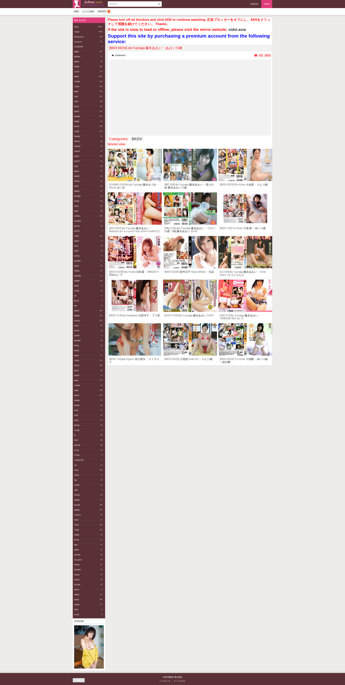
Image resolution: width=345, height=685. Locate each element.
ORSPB (77, 570)
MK (75, 306)
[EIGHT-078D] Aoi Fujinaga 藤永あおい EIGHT (189, 315)
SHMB (77, 400)
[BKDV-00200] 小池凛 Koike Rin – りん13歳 (188, 359)
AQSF (76, 241)
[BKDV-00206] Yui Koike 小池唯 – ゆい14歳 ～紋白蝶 (244, 361)
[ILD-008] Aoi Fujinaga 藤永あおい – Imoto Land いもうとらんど (243, 273)
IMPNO (77, 57)
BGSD (76, 425)
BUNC (76, 351)
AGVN (76, 231)
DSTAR (77, 585)
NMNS (77, 500)
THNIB (77, 385)
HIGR (76, 266)
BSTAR (77, 445)
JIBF (76, 490)
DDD (76, 211)
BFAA (76, 106)
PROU (77, 181)
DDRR (77, 336)
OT (75, 296)
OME (76, 390)
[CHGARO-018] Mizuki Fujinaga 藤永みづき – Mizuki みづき (133, 186)
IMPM (76, 62)
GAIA (76, 326)
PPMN (77, 565)
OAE (76, 96)
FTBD (76, 291)
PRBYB (77, 146)
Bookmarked (120, 55)
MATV (76, 590)
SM (75, 480)
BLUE (76, 301)
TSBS (76, 530)
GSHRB (77, 221)
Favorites (103, 11)
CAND (76, 605)
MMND (77, 116)
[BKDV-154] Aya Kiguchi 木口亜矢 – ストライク (134, 361)
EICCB (77, 505)
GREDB (77, 276)
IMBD (76, 52)
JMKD (76, 595)
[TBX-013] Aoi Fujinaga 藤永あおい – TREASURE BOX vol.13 (240, 317)
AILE (76, 246)
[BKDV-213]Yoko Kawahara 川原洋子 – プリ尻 (134, 315)
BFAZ (76, 370)
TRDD (76, 271)
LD (75, 465)
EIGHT (77, 161)
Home (76, 11)
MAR (76, 380)
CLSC (76, 450)
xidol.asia (237, 29)
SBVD (76, 311)
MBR (76, 91)
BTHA (76, 540)
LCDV (76, 72)
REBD (76, 67)
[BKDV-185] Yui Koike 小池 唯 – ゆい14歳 (243, 228)
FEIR (76, 186)
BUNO (77, 405)
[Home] (89, 4)
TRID (76, 236)
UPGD (77, 256)
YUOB (76, 430)
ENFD (76, 126)
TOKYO (77, 515)
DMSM (77, 136)
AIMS (76, 355)
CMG (76, 206)
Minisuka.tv (79, 37)
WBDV (77, 191)
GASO (77, 485)
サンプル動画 (88, 11)
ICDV (76, 470)
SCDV (76, 365)
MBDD (77, 316)
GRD (76, 410)
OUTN (77, 226)
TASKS (77, 82)
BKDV (76, 171)
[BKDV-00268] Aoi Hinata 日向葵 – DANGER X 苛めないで (133, 273)
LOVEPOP (78, 47)
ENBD (76, 121)
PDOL (76, 346)
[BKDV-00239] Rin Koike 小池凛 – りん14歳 (244, 184)
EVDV (76, 156)
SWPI (76, 550)
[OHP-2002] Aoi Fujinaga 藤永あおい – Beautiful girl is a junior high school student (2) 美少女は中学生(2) (134, 230)
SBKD (76, 111)
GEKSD (77, 261)
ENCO (77, 580)
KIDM (76, 600)
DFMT (77, 331)
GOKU (77, 575)
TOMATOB (78, 460)
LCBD (76, 131)
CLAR (76, 615)
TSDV (76, 360)
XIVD (76, 420)
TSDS (76, 86)
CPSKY (77, 216)
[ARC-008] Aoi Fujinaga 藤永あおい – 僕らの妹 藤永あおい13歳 (189, 186)
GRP (76, 610)
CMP (76, 251)
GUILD (77, 321)
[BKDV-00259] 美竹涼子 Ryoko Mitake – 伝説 (189, 271)
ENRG (77, 375)
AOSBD (77, 196)
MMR (76, 77)
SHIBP (77, 281)
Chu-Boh (78, 560)
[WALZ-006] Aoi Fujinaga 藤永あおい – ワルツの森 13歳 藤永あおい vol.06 (189, 230)
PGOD (77, 495)
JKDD (76, 475)
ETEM (76, 455)
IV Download (165, 681)
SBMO (77, 510)
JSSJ (76, 101)
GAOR (77, 151)
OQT (76, 166)
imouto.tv (78, 42)
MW (75, 545)
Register (254, 4)
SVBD (76, 535)
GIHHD (77, 555)
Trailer (77, 32)
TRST (76, 525)
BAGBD (77, 341)
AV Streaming (179, 681)
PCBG (76, 201)
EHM (76, 520)
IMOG (76, 395)
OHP (76, 415)
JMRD (76, 176)
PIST (76, 440)
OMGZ (77, 141)
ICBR (76, 286)
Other (76, 27)
